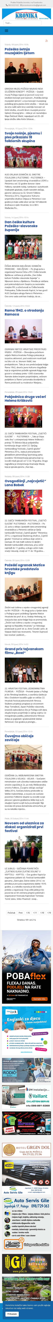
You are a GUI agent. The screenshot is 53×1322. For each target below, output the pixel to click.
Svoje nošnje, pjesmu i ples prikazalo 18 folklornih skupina (23, 137)
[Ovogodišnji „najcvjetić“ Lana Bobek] (26, 502)
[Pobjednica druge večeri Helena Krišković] (26, 416)
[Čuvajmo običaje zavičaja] (26, 757)
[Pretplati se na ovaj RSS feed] (47, 41)
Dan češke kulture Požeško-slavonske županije (21, 226)
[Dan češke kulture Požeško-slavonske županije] (26, 247)
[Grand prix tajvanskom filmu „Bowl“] (26, 670)
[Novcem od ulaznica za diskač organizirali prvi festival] (26, 849)
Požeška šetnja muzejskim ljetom (20, 51)
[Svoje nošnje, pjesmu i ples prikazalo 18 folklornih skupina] (26, 157)
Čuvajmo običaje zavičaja (19, 738)
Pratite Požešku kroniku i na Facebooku (26, 2)
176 (28, 912)
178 (42, 912)
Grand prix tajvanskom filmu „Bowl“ (24, 651)
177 (35, 912)
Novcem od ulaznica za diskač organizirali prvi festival (24, 827)
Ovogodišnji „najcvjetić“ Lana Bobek (25, 483)
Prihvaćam (12, 1313)
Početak (11, 912)
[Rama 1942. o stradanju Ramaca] (26, 331)
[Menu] (6, 31)
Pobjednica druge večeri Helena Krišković (25, 399)
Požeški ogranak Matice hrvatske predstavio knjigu (25, 569)
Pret (21, 912)
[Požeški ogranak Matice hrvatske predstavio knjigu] (26, 590)
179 (49, 912)
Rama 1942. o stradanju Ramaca (24, 312)
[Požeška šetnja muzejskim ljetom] (26, 70)
